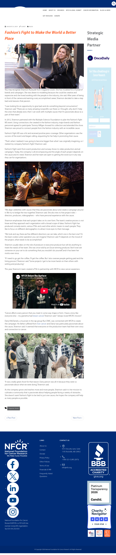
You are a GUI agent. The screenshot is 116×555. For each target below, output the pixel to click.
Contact (42, 452)
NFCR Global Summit (73, 12)
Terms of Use (44, 467)
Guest (23, 28)
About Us (52, 12)
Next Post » (77, 420)
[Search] (113, 3)
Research (60, 12)
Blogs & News (105, 12)
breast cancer (38, 318)
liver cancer (41, 326)
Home (45, 12)
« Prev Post (10, 420)
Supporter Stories (13, 410)
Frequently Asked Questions (46, 476)
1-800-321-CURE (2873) (70, 461)
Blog (31, 28)
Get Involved (48, 18)
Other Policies (45, 463)
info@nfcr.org (67, 469)
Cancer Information (90, 12)
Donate (57, 18)
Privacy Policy (44, 459)
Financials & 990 (45, 471)
